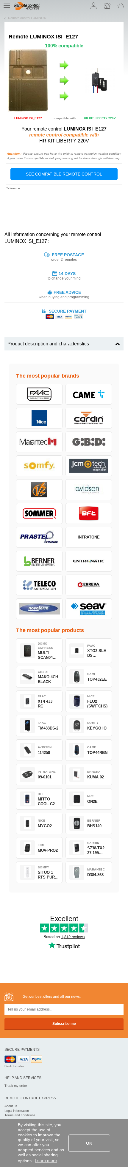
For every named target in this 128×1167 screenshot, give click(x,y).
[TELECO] (39, 585)
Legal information (16, 1110)
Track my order (15, 1085)
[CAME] (88, 394)
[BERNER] (39, 561)
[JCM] (88, 465)
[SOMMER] (39, 513)
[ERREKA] (88, 585)
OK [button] (89, 1143)
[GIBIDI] (88, 442)
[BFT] (88, 513)
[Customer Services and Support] (107, 5)
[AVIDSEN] (88, 489)
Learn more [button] (46, 1160)
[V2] (39, 489)
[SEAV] (88, 608)
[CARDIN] (88, 418)
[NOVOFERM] (39, 608)
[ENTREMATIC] (88, 561)
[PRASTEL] (39, 537)
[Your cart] (121, 5)
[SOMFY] (39, 465)
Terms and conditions (19, 1115)
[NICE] (39, 418)
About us (10, 1106)
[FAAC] (39, 394)
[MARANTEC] (39, 442)
